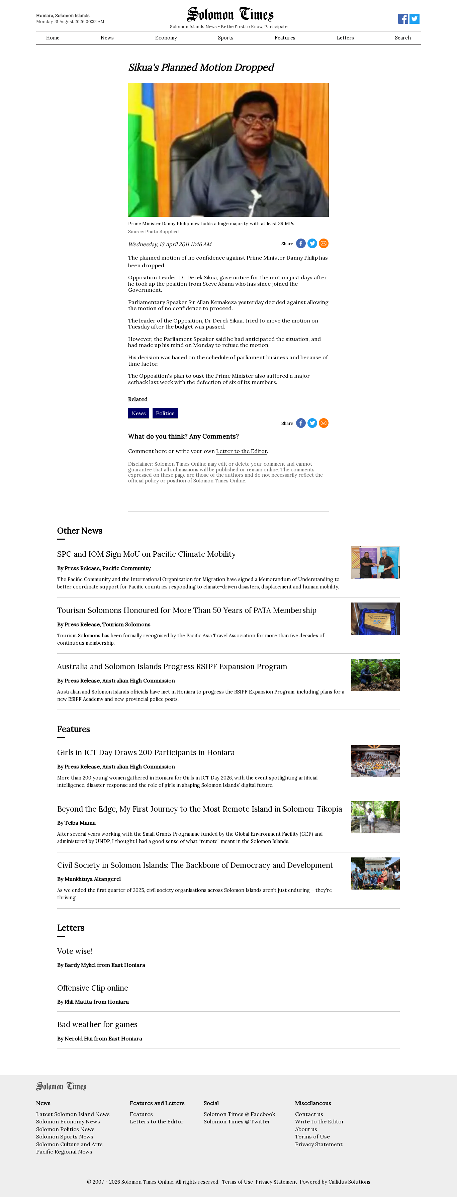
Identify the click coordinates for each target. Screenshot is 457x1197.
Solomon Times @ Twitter (237, 1121)
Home (53, 38)
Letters (345, 38)
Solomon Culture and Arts (69, 1144)
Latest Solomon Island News (73, 1114)
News (107, 38)
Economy (166, 38)
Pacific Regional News (64, 1151)
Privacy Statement (319, 1144)
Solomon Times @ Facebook (239, 1114)
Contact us (309, 1114)
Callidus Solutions (349, 1182)
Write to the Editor (319, 1121)
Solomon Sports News (64, 1136)
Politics (165, 413)
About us (306, 1129)
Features (285, 38)
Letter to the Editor (241, 451)
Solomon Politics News (65, 1129)
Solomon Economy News (68, 1121)
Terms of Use (312, 1136)
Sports (226, 38)
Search (403, 38)
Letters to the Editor (157, 1121)
